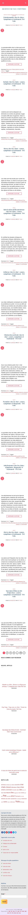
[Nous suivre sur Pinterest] (7, 832)
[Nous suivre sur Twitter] (4, 832)
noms (22, 792)
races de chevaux (7, 875)
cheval (8, 787)
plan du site (6, 849)
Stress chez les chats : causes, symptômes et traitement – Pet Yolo (14, 150)
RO (23, 911)
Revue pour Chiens (9, 14)
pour (13, 796)
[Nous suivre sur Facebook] (2, 832)
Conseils (14, 789)
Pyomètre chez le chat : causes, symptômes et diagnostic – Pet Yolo (14, 403)
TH (12, 913)
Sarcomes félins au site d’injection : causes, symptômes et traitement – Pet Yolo (14, 594)
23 (20, 652)
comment (9, 790)
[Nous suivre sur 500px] (13, 832)
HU (20, 913)
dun (23, 789)
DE (9, 911)
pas (2, 796)
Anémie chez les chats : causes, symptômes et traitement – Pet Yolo (14, 84)
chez (2, 72)
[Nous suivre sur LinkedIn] (9, 832)
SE (25, 911)
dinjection (3, 646)
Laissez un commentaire (21, 74)
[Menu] (3, 3)
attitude (8, 784)
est (25, 789)
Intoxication (9, 262)
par (25, 792)
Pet (7, 72)
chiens (3, 790)
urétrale (25, 392)
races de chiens (7, 863)
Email (3, 894)
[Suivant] (24, 653)
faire (2, 792)
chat (6, 325)
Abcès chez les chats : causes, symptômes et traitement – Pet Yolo (14, 534)
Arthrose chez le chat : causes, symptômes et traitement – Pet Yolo (14, 274)
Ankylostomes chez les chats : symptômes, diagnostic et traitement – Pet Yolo (14, 467)
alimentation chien (7, 869)
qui (21, 796)
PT (20, 911)
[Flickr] (11, 832)
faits (5, 792)
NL (14, 911)
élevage (22, 802)
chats (6, 139)
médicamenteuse (17, 262)
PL (11, 911)
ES (15, 913)
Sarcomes (12, 646)
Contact (5, 846)
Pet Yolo (20, 25)
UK (18, 911)
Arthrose (3, 325)
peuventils (9, 796)
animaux (3, 784)
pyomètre (15, 456)
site (16, 646)
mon (19, 792)
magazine (16, 792)
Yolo (26, 72)
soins (6, 798)
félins (7, 646)
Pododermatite (11, 72)
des (20, 790)
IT (16, 911)
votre (5, 802)
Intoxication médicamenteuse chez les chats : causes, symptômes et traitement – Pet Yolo (14, 212)
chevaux (13, 787)
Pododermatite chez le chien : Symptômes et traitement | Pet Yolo (14, 19)
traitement (22, 72)
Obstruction (8, 392)
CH (8, 913)
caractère (17, 784)
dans (18, 789)
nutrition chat (6, 872)
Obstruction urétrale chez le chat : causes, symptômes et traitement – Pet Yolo (14, 337)
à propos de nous (7, 840)
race (23, 796)
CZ (17, 913)
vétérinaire (12, 802)
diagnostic (8, 456)
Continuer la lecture (14, 64)
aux (10, 784)
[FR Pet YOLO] (14, 3)
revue (3, 798)
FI (10, 913)
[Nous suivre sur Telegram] (16, 832)
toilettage (19, 798)
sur (9, 798)
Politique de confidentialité (9, 843)
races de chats (6, 866)
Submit (4, 901)
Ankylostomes (4, 522)
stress (11, 200)
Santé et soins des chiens (18, 15)
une (2, 802)
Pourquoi (17, 796)
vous (8, 802)
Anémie (2, 139)
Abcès (2, 581)
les (10, 139)
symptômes (17, 72)
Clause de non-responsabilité (10, 852)
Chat (14, 80)
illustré (8, 792)
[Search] (25, 3)
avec (13, 784)
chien (5, 72)
